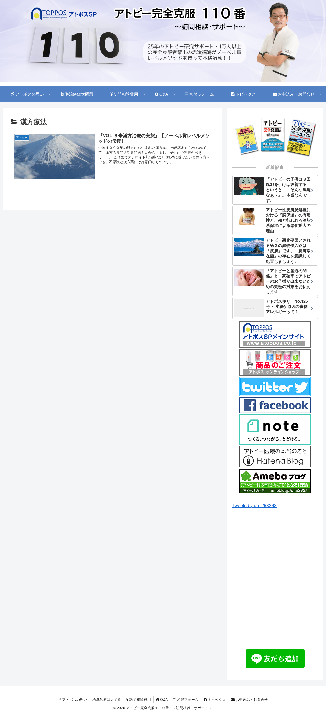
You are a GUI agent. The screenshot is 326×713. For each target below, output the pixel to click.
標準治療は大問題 (106, 699)
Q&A (163, 699)
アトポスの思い (74, 699)
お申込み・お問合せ (251, 699)
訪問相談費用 (139, 699)
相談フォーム (187, 699)
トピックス (216, 699)
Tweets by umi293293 (254, 505)
